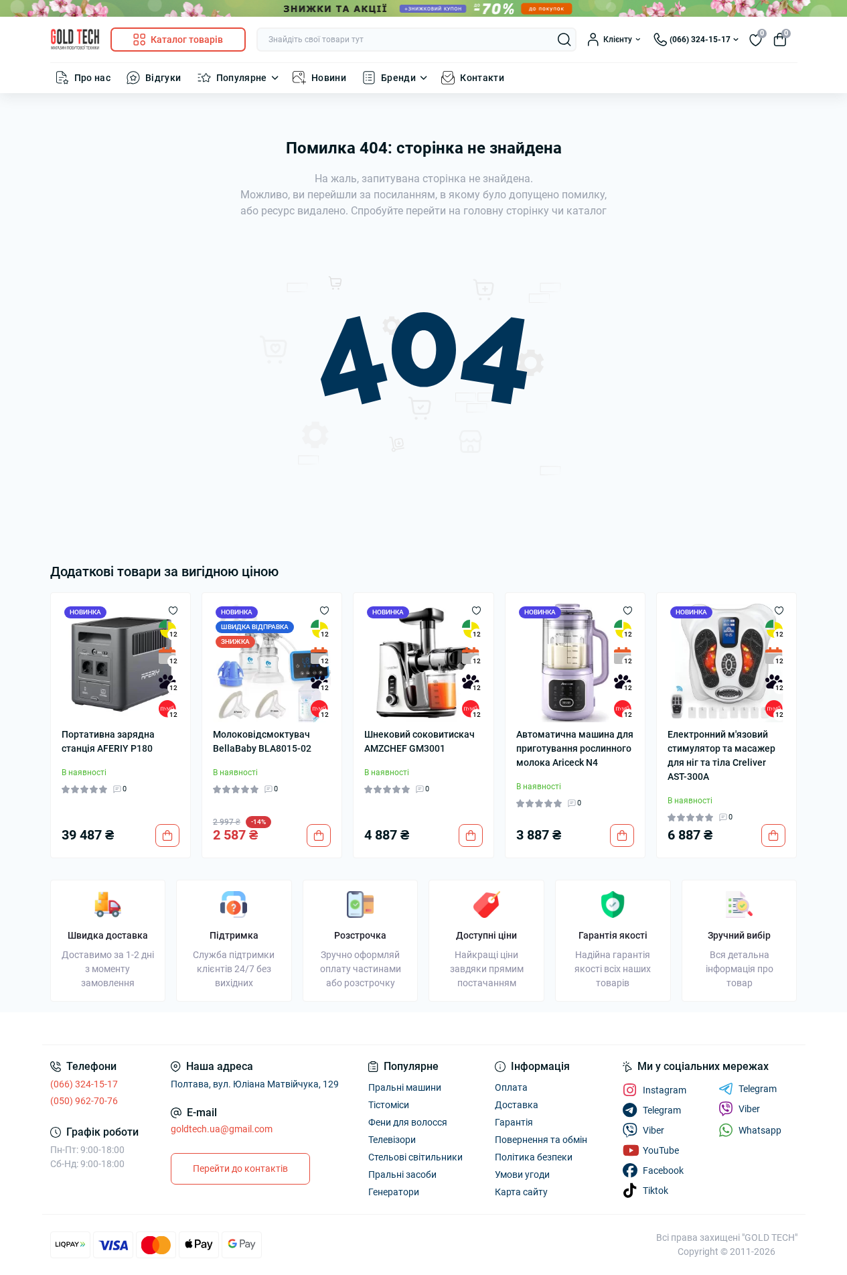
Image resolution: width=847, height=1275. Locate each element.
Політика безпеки (533, 1157)
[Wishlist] (173, 610)
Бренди (398, 77)
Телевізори (392, 1139)
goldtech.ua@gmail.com (222, 1129)
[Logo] (75, 39)
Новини (328, 77)
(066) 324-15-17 (84, 1084)
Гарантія (514, 1122)
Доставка (516, 1104)
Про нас (92, 77)
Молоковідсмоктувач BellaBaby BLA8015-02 (262, 741)
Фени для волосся (407, 1122)
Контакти (482, 77)
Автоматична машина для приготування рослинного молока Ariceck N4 (574, 748)
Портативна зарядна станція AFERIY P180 (108, 741)
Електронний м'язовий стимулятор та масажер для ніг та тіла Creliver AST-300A (721, 755)
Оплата (511, 1087)
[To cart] (167, 835)
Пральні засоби (402, 1174)
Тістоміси (388, 1104)
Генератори (393, 1192)
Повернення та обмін (541, 1139)
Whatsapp (760, 1130)
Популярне (241, 77)
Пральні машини (404, 1087)
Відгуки (163, 77)
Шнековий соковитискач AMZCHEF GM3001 (419, 741)
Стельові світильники (415, 1157)
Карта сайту (521, 1192)
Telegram (758, 1088)
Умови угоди (522, 1174)
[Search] (564, 39)
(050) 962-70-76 (84, 1100)
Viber (749, 1108)
